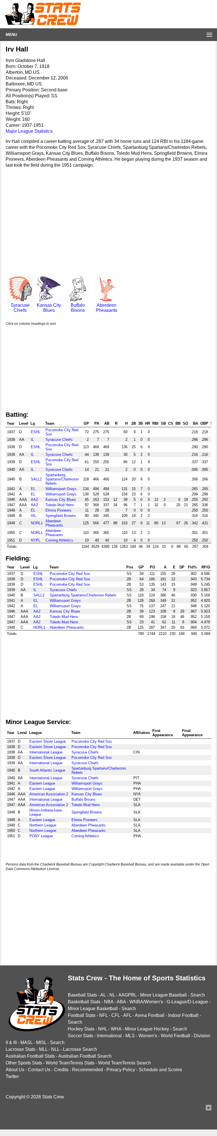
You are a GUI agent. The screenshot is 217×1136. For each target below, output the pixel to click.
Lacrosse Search (80, 1049)
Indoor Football (183, 1015)
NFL (103, 1015)
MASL (26, 1042)
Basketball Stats (84, 1001)
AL (103, 995)
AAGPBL (127, 995)
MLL (43, 1049)
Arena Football (149, 1015)
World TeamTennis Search (124, 1062)
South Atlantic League (47, 770)
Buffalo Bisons (78, 308)
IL (32, 439)
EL (33, 489)
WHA (116, 1029)
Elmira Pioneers (58, 510)
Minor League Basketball (93, 1008)
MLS (130, 1035)
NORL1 (37, 523)
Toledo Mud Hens (59, 505)
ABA (121, 1001)
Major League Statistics (29, 131)
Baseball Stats (82, 995)
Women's (147, 1035)
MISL (41, 1042)
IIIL (33, 516)
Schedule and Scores (160, 1069)
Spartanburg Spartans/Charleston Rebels (62, 479)
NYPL (35, 540)
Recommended (87, 1069)
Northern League (42, 825)
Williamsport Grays (61, 489)
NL (112, 995)
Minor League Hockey (147, 1029)
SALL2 (36, 479)
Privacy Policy (121, 1069)
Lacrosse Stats (20, 1049)
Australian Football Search (85, 1056)
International (109, 1035)
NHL (102, 1029)
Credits (61, 1069)
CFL (115, 1015)
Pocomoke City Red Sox (70, 574)
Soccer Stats (80, 1035)
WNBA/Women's (146, 1001)
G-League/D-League (187, 1001)
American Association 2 (48, 794)
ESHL (35, 432)
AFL (127, 1015)
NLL (55, 1049)
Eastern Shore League (47, 741)
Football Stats (82, 1015)
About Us (15, 1069)
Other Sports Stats (24, 1062)
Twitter (12, 1076)
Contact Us (39, 1069)
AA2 (34, 499)
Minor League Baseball (163, 995)
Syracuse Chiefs (20, 308)
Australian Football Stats (30, 1056)
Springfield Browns (60, 516)
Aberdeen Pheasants (106, 308)
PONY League (41, 836)
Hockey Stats (81, 1029)
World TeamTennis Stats (70, 1062)
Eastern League (42, 783)
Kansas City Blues (49, 308)
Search (197, 995)
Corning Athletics (59, 540)
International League (45, 752)
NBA (108, 1001)
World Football (175, 1035)
